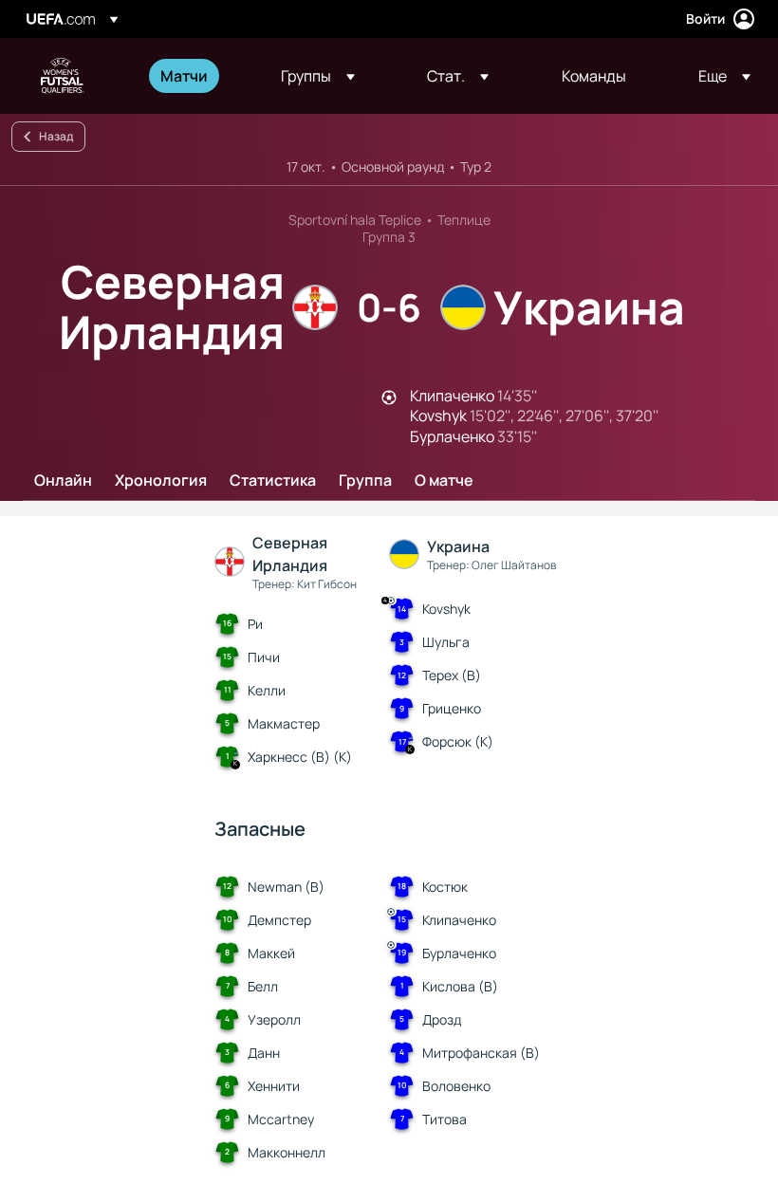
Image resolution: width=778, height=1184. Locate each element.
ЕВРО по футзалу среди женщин (62, 76)
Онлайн (63, 481)
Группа (365, 481)
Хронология (161, 481)
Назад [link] (56, 136)
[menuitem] (197, 76)
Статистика (273, 481)
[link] (184, 76)
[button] (318, 76)
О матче (444, 481)
